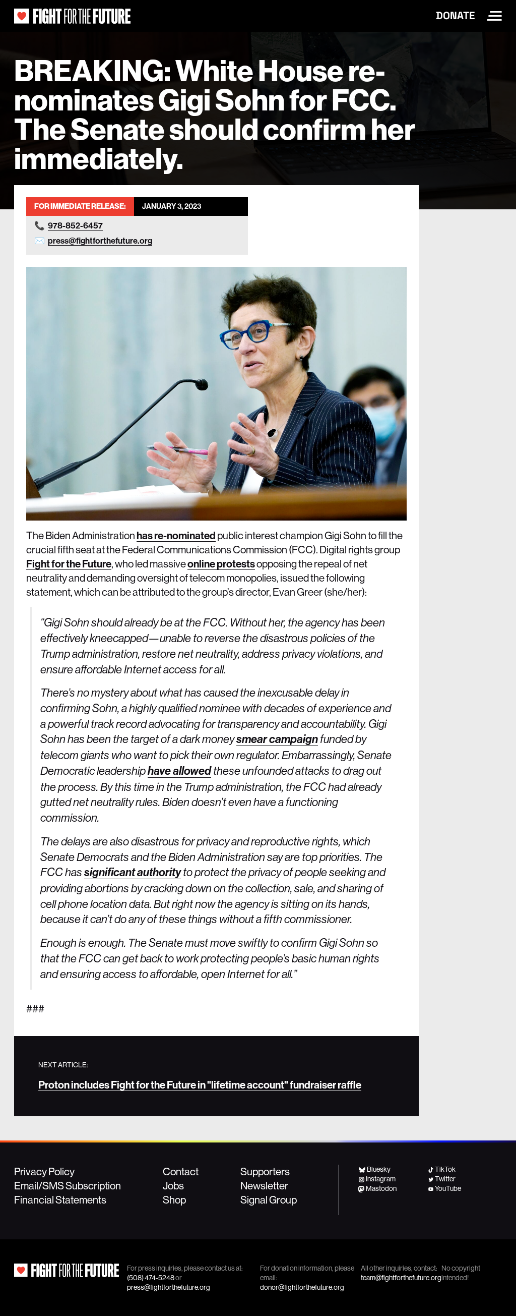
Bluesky (378, 1169)
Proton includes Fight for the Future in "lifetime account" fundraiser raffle (199, 1084)
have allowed (179, 771)
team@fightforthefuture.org (401, 1277)
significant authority (132, 872)
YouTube (448, 1188)
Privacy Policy (44, 1171)
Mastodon (381, 1188)
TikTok (445, 1169)
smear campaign (277, 739)
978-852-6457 (75, 225)
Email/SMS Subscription (67, 1185)
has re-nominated (176, 535)
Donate (455, 15)
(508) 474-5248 (150, 1277)
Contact (181, 1171)
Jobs (173, 1185)
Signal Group (268, 1199)
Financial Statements (60, 1199)
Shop (174, 1199)
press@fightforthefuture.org (100, 240)
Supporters (265, 1171)
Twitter (445, 1178)
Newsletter (264, 1185)
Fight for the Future (68, 563)
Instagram (381, 1178)
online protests (221, 563)
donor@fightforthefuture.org (302, 1287)
